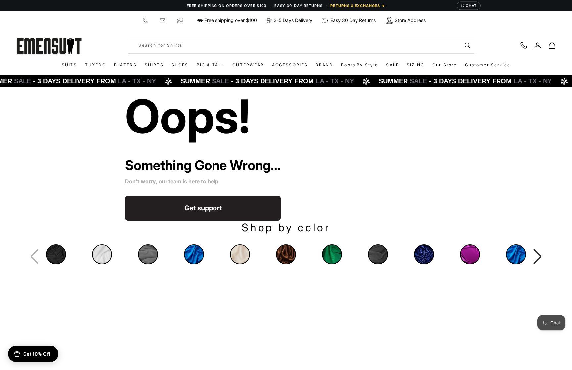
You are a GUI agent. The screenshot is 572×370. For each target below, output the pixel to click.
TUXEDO (95, 64)
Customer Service (488, 64)
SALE (392, 64)
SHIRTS (154, 64)
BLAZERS (125, 64)
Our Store (444, 64)
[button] (537, 256)
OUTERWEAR (248, 64)
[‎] (146, 20)
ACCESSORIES (290, 64)
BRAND (324, 64)
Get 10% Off (36, 354)
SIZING (415, 64)
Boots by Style (359, 64)
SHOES (180, 64)
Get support (203, 208)
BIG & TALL (211, 64)
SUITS (69, 64)
